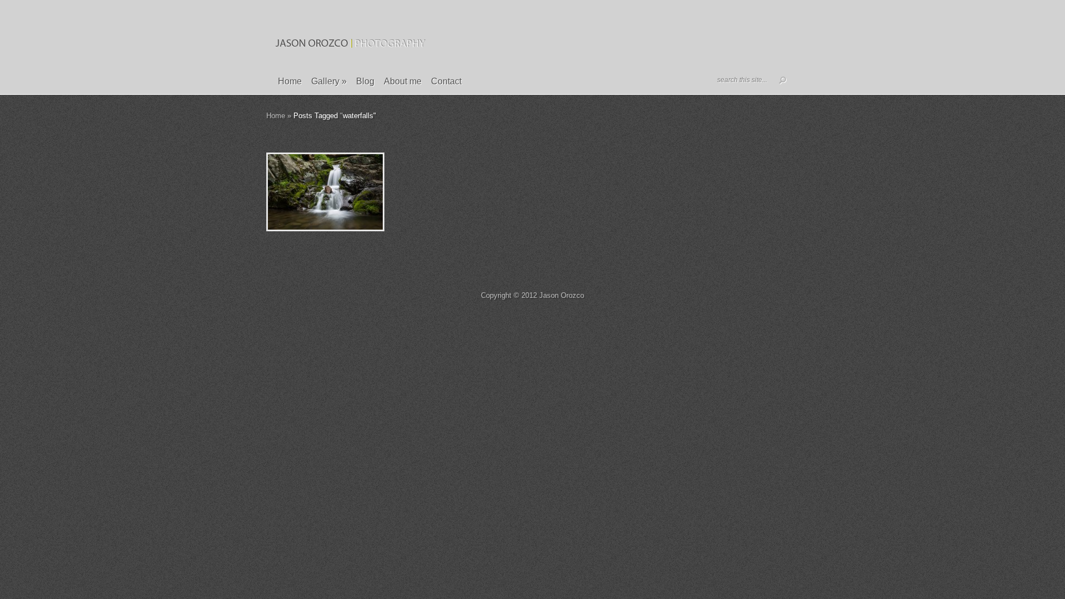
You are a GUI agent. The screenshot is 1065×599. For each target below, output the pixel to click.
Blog (365, 81)
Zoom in (300, 192)
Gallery (329, 81)
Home (290, 81)
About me (403, 81)
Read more (354, 192)
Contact (446, 81)
